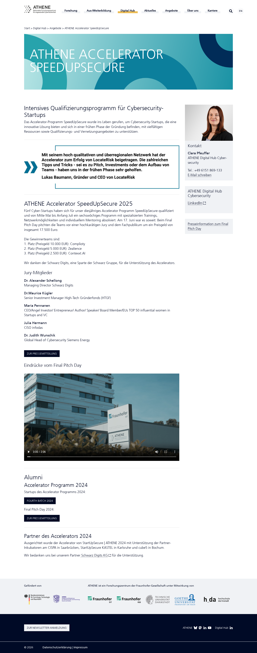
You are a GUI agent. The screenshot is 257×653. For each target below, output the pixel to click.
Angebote (55, 28)
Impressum (80, 647)
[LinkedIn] (205, 627)
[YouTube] (209, 627)
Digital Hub (39, 28)
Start (27, 28)
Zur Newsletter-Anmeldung (47, 627)
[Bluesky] (195, 627)
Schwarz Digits (94, 555)
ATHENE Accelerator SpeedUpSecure (87, 28)
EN (240, 11)
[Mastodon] (200, 627)
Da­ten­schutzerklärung (57, 647)
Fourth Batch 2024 (40, 500)
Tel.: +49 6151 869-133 (205, 170)
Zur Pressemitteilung (42, 353)
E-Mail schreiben (199, 175)
